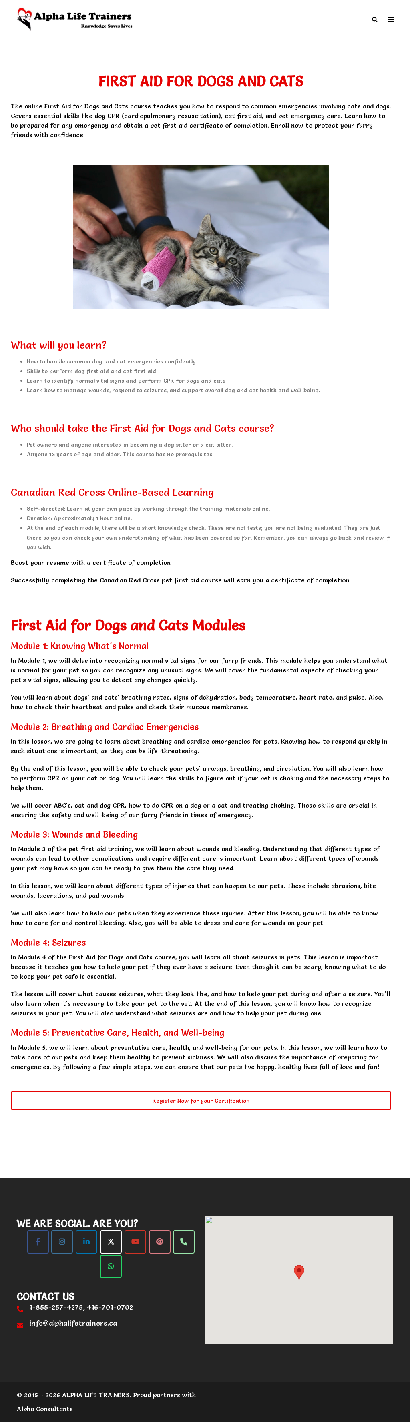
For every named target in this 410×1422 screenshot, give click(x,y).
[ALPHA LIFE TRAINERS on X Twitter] (111, 1242)
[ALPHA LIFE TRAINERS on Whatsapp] (111, 1266)
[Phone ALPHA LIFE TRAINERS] (184, 1242)
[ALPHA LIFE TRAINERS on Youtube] (135, 1242)
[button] (374, 19)
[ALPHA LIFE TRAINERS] (75, 18)
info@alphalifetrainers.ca (73, 1323)
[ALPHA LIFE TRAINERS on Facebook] (38, 1242)
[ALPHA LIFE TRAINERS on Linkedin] (86, 1242)
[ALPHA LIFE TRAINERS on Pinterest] (160, 1242)
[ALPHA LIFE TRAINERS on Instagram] (62, 1242)
